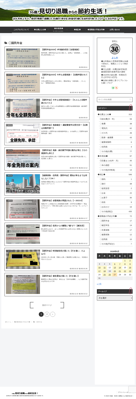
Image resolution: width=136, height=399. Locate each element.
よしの (115, 57)
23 (130, 271)
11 (105, 267)
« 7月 (99, 284)
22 (125, 271)
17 (99, 271)
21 (120, 271)
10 (99, 267)
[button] (130, 99)
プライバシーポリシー (125, 392)
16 (130, 267)
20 (115, 271)
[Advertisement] (115, 364)
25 (104, 275)
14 (120, 267)
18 (104, 271)
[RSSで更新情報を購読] (116, 87)
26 (110, 275)
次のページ (47, 305)
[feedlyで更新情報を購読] (113, 87)
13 (115, 267)
